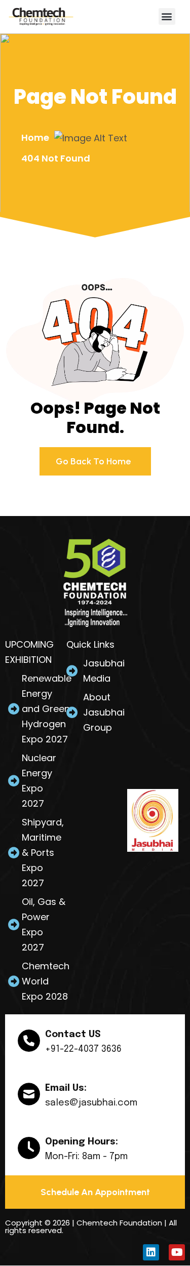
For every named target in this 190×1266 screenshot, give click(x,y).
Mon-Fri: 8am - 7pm (86, 1156)
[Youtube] (177, 1252)
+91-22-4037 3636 (83, 1049)
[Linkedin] (151, 1252)
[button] (167, 16)
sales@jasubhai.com (91, 1102)
